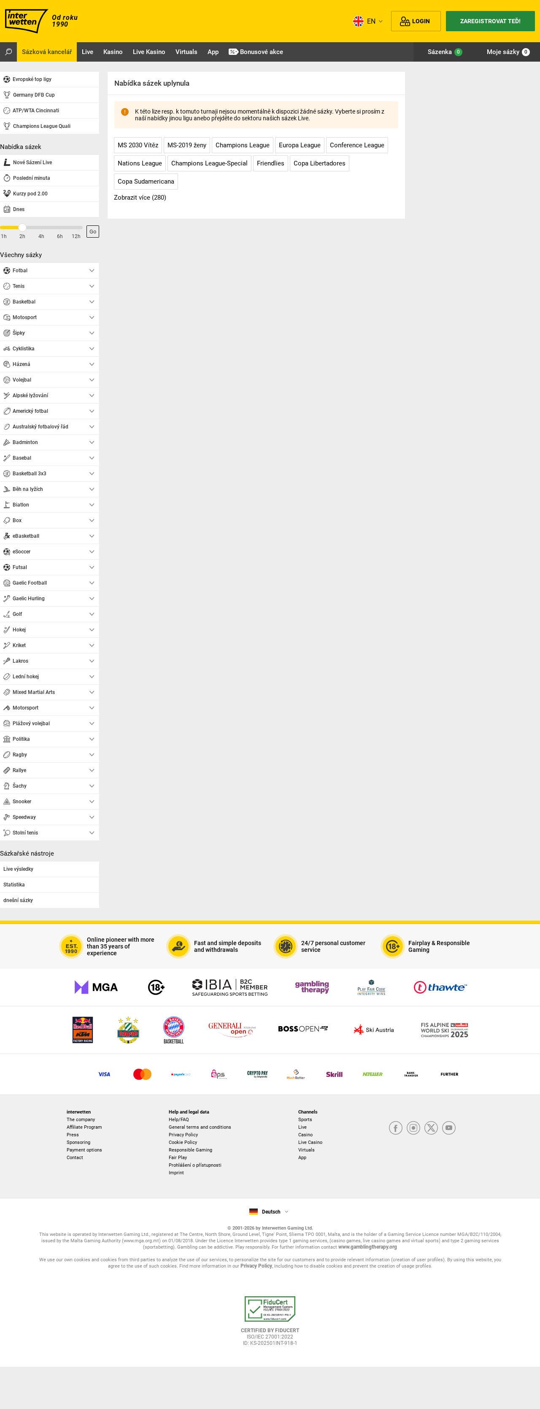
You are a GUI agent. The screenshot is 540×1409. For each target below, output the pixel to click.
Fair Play (178, 1157)
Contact (75, 1157)
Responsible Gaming (190, 1150)
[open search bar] (8, 52)
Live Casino (310, 1142)
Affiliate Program (84, 1127)
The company (81, 1119)
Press (73, 1135)
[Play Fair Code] (371, 987)
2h (22, 236)
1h (4, 236)
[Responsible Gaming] (156, 987)
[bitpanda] (257, 1074)
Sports (305, 1119)
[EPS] (219, 1074)
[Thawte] (440, 987)
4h (41, 236)
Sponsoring (78, 1142)
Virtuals (306, 1150)
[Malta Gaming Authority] (96, 987)
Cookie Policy (183, 1142)
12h (76, 236)
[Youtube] (449, 1128)
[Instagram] (413, 1128)
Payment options (84, 1150)
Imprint (176, 1173)
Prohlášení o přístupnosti (195, 1165)
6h (60, 236)
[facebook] (395, 1128)
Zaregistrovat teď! (490, 21)
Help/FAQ (179, 1119)
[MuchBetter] (296, 1074)
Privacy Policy (183, 1135)
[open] (270, 1324)
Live (302, 1127)
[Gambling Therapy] (312, 987)
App (302, 1157)
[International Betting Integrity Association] (229, 987)
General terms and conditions (200, 1127)
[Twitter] (431, 1128)
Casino (305, 1135)
